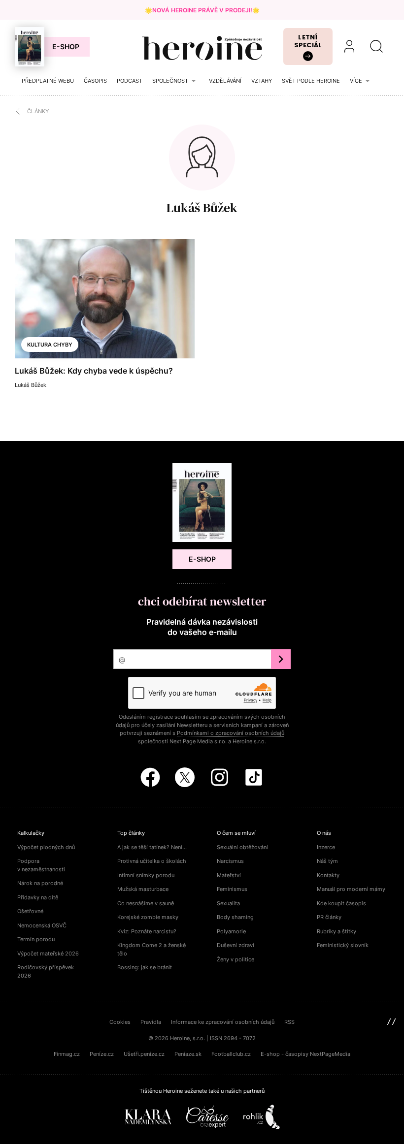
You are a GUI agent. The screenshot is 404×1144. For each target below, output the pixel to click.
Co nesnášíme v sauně (145, 903)
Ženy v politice (235, 959)
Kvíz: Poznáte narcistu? (146, 931)
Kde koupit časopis (341, 903)
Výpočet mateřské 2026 (48, 953)
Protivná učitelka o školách (151, 861)
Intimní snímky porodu (145, 875)
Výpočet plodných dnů (46, 847)
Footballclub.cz (231, 1053)
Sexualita (228, 903)
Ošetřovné (30, 911)
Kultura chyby (49, 344)
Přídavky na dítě (37, 897)
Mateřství (229, 875)
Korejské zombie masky (147, 917)
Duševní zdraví (235, 945)
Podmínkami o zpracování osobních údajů (230, 733)
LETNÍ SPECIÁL (308, 41)
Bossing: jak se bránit (144, 967)
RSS (289, 1021)
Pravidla (150, 1021)
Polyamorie (231, 931)
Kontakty (328, 875)
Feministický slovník (343, 945)
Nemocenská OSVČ (42, 925)
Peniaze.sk (188, 1053)
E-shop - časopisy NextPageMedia (305, 1053)
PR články (329, 917)
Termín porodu (36, 939)
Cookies (120, 1021)
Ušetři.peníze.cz (144, 1053)
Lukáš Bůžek (202, 208)
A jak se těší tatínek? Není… (152, 847)
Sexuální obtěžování (242, 847)
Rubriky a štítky (336, 931)
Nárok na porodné (40, 883)
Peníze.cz (102, 1053)
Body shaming (235, 917)
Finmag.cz (67, 1053)
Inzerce (326, 847)
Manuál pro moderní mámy (351, 889)
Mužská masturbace (142, 889)
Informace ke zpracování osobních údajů (222, 1021)
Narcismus (230, 861)
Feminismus (232, 889)
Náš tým (327, 861)
